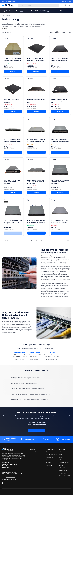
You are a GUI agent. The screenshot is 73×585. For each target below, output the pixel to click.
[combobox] (38, 5)
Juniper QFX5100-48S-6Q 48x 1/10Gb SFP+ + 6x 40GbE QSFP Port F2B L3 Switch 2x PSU (59, 222)
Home (3, 15)
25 (41, 240)
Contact (69, 1)
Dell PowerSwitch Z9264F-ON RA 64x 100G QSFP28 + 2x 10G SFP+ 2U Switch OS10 (60, 141)
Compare (52, 32)
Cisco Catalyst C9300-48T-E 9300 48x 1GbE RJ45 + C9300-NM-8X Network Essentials (13, 141)
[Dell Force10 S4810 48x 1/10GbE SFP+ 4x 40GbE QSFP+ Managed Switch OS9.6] (36, 89)
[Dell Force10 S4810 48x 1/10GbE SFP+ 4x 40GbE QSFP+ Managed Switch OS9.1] (60, 49)
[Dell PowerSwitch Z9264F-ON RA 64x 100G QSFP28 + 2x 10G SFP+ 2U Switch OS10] (60, 129)
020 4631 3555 (12, 1)
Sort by (4, 32)
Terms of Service (63, 470)
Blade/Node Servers (50, 457)
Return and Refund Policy (65, 475)
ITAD (60, 459)
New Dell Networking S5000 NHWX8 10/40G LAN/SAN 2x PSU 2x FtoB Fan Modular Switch (12, 60)
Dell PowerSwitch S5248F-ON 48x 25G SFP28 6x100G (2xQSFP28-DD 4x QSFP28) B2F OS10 (60, 182)
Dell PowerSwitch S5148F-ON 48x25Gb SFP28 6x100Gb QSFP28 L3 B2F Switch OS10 (36, 222)
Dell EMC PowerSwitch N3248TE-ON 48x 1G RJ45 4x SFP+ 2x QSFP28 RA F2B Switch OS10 (35, 182)
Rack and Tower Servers (51, 454)
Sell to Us (61, 465)
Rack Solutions (49, 451)
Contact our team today (36, 430)
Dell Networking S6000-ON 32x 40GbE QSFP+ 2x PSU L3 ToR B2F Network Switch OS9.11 (36, 60)
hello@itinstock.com (10, 477)
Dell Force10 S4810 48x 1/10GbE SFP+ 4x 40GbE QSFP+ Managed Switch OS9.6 (36, 101)
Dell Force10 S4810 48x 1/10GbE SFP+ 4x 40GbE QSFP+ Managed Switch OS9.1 (59, 60)
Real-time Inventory (32, 451)
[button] (69, 5)
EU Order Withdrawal (64, 467)
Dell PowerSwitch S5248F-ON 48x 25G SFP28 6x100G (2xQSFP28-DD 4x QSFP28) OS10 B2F (13, 222)
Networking (8, 15)
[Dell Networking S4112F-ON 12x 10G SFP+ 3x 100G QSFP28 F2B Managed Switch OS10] (13, 170)
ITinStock (6, 490)
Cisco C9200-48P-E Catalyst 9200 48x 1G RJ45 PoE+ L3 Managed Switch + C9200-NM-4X (36, 141)
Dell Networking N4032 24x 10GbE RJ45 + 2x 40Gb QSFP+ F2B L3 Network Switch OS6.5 (13, 101)
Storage (48, 459)
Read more (4, 28)
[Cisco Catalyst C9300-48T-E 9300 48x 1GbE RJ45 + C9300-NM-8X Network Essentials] (13, 129)
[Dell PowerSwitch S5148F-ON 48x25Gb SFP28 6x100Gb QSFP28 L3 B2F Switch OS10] (36, 210)
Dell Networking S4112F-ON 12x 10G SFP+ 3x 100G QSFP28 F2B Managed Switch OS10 (12, 182)
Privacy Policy (62, 473)
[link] (16, 240)
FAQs (60, 451)
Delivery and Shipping (64, 462)
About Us (64, 1)
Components (49, 465)
